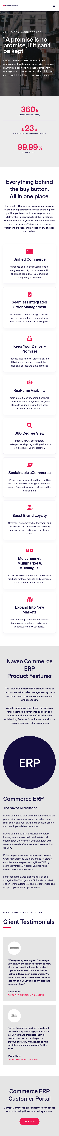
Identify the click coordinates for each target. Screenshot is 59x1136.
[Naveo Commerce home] (11, 5)
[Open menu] (54, 5)
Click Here (29, 1121)
